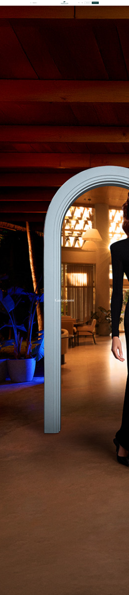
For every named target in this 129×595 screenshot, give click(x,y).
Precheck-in (88, 2)
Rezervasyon (95, 2)
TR (82, 2)
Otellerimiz (34, 2)
